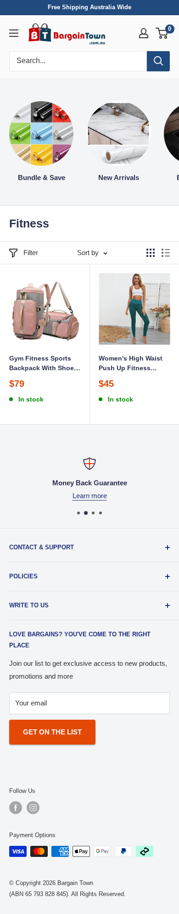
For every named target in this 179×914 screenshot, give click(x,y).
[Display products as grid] (150, 253)
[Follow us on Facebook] (15, 807)
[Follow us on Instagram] (33, 807)
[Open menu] (13, 33)
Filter (30, 252)
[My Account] (143, 33)
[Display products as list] (166, 253)
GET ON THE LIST (52, 732)
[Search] (158, 61)
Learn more (90, 496)
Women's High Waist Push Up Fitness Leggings (130, 364)
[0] (162, 33)
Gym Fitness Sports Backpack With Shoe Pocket (41, 364)
